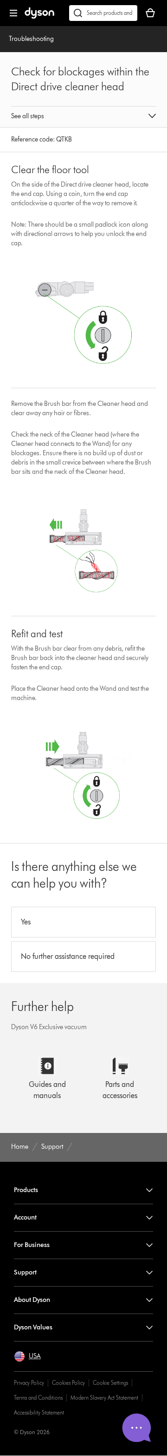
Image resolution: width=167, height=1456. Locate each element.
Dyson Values (33, 1327)
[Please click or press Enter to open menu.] (13, 13)
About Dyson (32, 1300)
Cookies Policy (68, 1382)
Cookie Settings (110, 1382)
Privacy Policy (29, 1382)
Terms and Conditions (38, 1397)
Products (26, 1190)
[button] (83, 117)
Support (25, 1272)
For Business (32, 1245)
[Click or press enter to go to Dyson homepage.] (39, 16)
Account (25, 1217)
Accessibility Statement (39, 1412)
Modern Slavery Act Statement (104, 1397)
